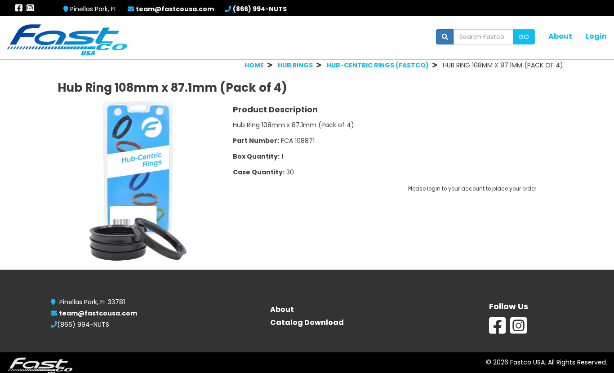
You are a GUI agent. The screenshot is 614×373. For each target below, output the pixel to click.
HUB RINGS (295, 65)
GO (524, 36)
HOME (254, 65)
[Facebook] (497, 330)
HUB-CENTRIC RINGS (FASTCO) (378, 65)
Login (596, 36)
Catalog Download (307, 322)
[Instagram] (518, 330)
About (560, 36)
